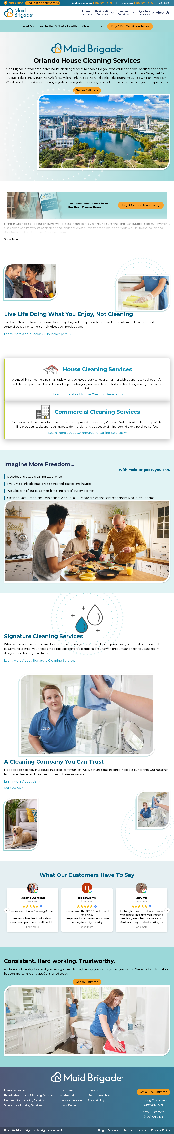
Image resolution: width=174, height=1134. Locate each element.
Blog (101, 1130)
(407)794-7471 (153, 1105)
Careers (164, 3)
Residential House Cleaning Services (29, 1095)
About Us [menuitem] (162, 12)
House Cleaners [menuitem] (86, 13)
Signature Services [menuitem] (144, 13)
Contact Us (67, 1095)
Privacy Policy (160, 1130)
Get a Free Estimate (153, 1092)
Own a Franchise (98, 1095)
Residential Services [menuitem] (102, 13)
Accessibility (95, 1100)
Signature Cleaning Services (23, 1105)
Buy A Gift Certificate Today (130, 26)
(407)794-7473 (153, 1117)
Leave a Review (71, 1100)
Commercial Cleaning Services (25, 1100)
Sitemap (114, 1130)
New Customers (135, 3)
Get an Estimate (87, 90)
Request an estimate (40, 3)
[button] (167, 910)
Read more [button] (32, 927)
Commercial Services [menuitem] (124, 13)
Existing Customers (92, 3)
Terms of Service (135, 1130)
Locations (66, 1090)
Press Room (68, 1105)
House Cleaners (15, 1090)
